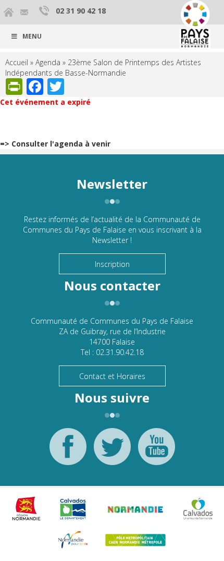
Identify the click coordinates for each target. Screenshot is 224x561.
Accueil (16, 62)
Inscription (112, 264)
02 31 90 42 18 (81, 11)
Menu (32, 36)
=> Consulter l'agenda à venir (55, 144)
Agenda (47, 62)
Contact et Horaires (112, 376)
